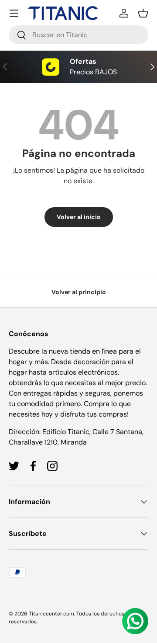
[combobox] (78, 34)
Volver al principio (78, 292)
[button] (143, 13)
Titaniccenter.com (51, 613)
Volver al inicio (79, 217)
